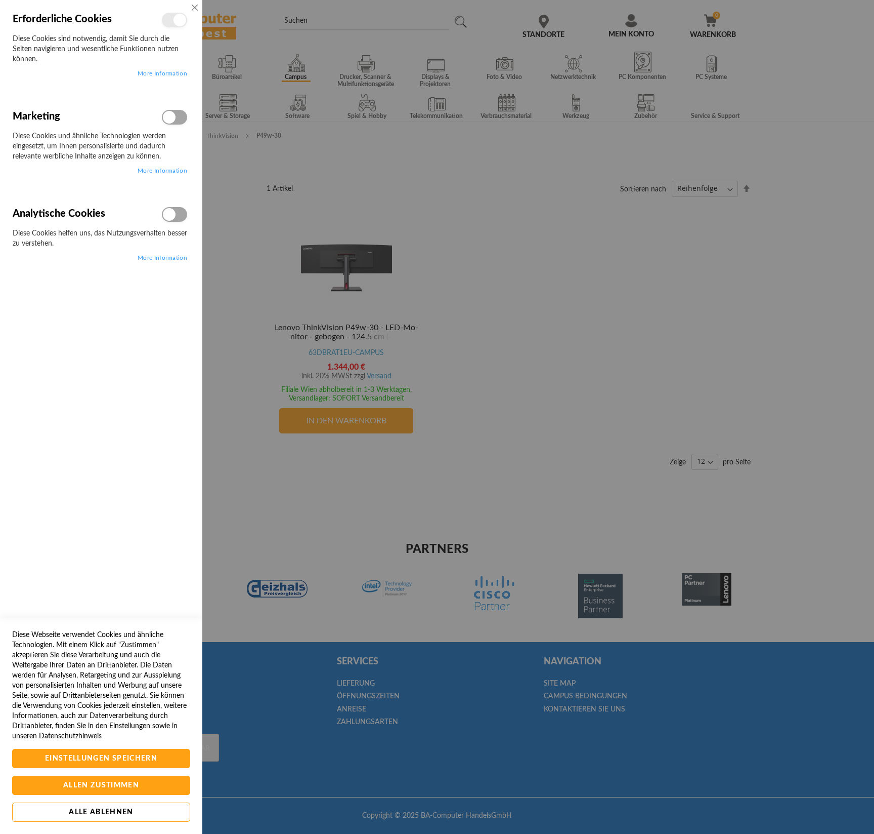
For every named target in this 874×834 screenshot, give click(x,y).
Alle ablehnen (101, 812)
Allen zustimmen (101, 785)
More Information (162, 73)
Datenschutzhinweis (70, 736)
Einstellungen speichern (101, 758)
